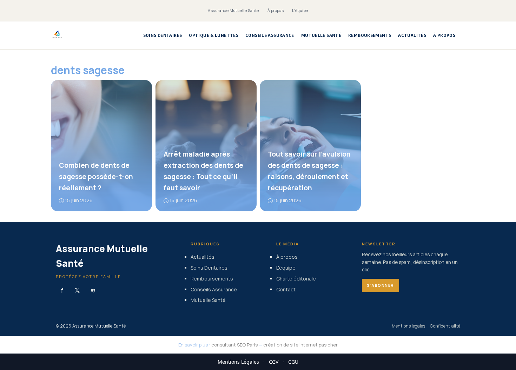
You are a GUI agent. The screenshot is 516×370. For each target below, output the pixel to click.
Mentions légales (408, 326)
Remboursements (369, 35)
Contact (286, 289)
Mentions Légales (238, 361)
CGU (293, 361)
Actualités (412, 35)
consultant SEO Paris (234, 345)
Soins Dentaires (162, 35)
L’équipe (300, 10)
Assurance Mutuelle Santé (233, 10)
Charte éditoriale (296, 278)
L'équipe (286, 267)
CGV (273, 361)
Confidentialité (445, 326)
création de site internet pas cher (300, 345)
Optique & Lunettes (213, 35)
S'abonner (380, 285)
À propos (275, 10)
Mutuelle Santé (321, 35)
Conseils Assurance (269, 35)
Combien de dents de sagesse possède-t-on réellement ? (96, 176)
